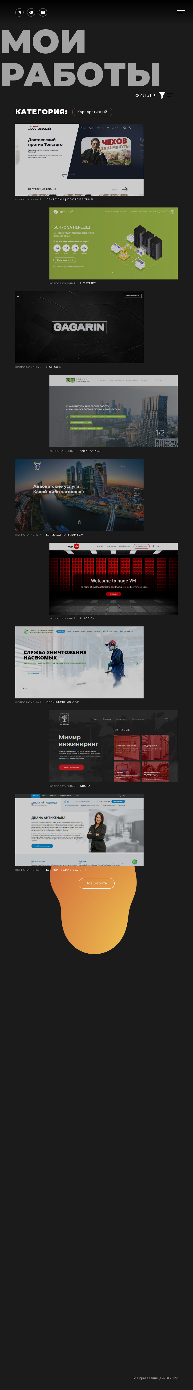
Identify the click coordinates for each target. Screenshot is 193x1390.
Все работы (96, 883)
